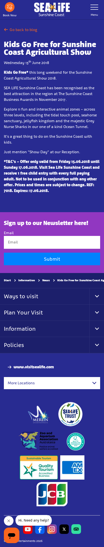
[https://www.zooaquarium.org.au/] (39, 441)
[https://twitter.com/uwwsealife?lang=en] (64, 529)
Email (9, 233)
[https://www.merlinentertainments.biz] (39, 414)
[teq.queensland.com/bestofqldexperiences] (75, 441)
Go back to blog (23, 29)
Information (26, 280)
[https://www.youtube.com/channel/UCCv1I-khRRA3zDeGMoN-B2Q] (28, 529)
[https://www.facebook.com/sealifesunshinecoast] (40, 529)
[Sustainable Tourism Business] (39, 467)
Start (7, 280)
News (46, 280)
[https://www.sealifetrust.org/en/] (70, 414)
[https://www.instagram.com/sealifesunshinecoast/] (52, 529)
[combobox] (52, 383)
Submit (52, 259)
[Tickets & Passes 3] (72, 467)
